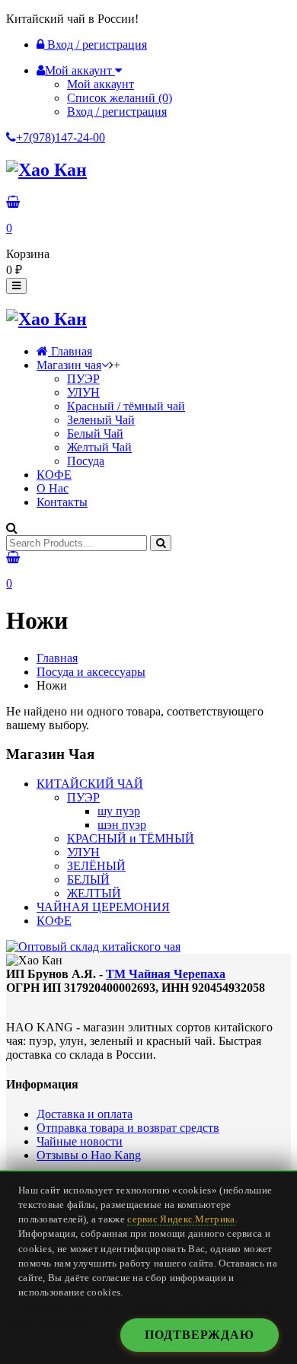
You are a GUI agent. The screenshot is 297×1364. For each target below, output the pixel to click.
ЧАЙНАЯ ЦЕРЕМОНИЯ (103, 906)
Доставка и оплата (85, 1113)
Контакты (62, 502)
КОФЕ (54, 474)
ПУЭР (83, 378)
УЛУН (83, 392)
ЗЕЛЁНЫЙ (96, 865)
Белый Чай (95, 433)
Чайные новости (80, 1141)
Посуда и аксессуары (91, 671)
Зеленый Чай (101, 419)
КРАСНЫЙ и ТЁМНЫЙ (130, 838)
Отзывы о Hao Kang (89, 1155)
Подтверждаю (199, 1334)
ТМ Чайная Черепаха (165, 973)
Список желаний (119, 97)
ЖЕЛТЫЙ (94, 893)
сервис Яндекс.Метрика (181, 1219)
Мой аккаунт (100, 84)
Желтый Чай (99, 447)
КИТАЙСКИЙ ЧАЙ (90, 783)
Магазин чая (69, 365)
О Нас (53, 488)
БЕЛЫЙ (88, 879)
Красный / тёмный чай (126, 406)
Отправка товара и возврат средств (128, 1127)
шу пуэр (118, 811)
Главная (70, 351)
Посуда (85, 460)
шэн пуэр (121, 824)
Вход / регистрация (95, 44)
